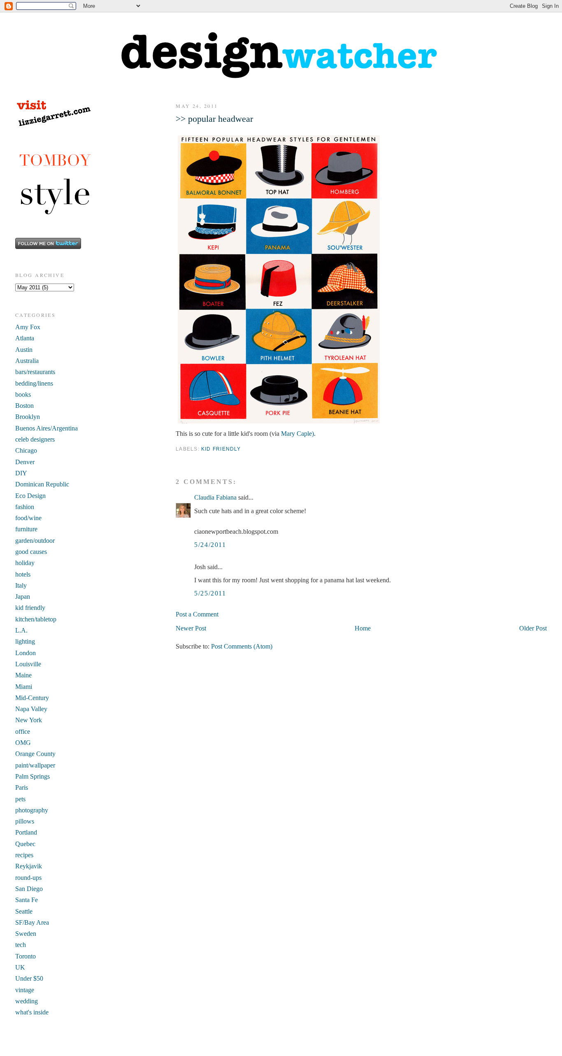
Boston (24, 405)
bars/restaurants (35, 371)
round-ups (28, 877)
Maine (23, 675)
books (23, 394)
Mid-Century (32, 697)
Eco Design (30, 495)
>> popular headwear (214, 119)
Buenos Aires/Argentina (46, 428)
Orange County (35, 753)
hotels (22, 574)
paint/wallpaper (35, 765)
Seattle (24, 911)
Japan (22, 596)
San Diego (29, 888)
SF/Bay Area (32, 922)
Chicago (26, 450)
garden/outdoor (35, 540)
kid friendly (221, 449)
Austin (24, 349)
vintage (24, 989)
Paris (21, 787)
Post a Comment (197, 614)
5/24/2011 (210, 544)
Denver (25, 461)
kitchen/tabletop (35, 619)
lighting (25, 641)
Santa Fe (26, 899)
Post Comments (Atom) (241, 646)
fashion (24, 506)
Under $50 (29, 978)
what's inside (32, 1012)
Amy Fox (27, 326)
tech (20, 944)
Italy (21, 585)
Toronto (25, 956)
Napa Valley (31, 708)
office (22, 731)
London (25, 652)
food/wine (28, 517)
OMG (23, 742)
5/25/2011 (210, 593)
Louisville (28, 664)
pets (20, 798)
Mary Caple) (297, 433)
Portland (26, 832)
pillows (24, 821)
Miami (23, 686)
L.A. (21, 630)
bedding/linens (34, 383)
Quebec (25, 843)
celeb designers (35, 439)
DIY (21, 473)
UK (20, 967)
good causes (31, 551)
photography (31, 810)
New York (28, 719)
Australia (27, 360)
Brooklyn (27, 416)
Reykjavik (28, 866)
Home (363, 628)
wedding (26, 1001)
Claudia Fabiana (215, 497)
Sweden (25, 933)
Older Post (533, 628)
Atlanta (24, 338)
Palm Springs (32, 776)
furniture (26, 529)
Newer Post (191, 628)
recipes (24, 854)
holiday (25, 562)
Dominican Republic (42, 484)
